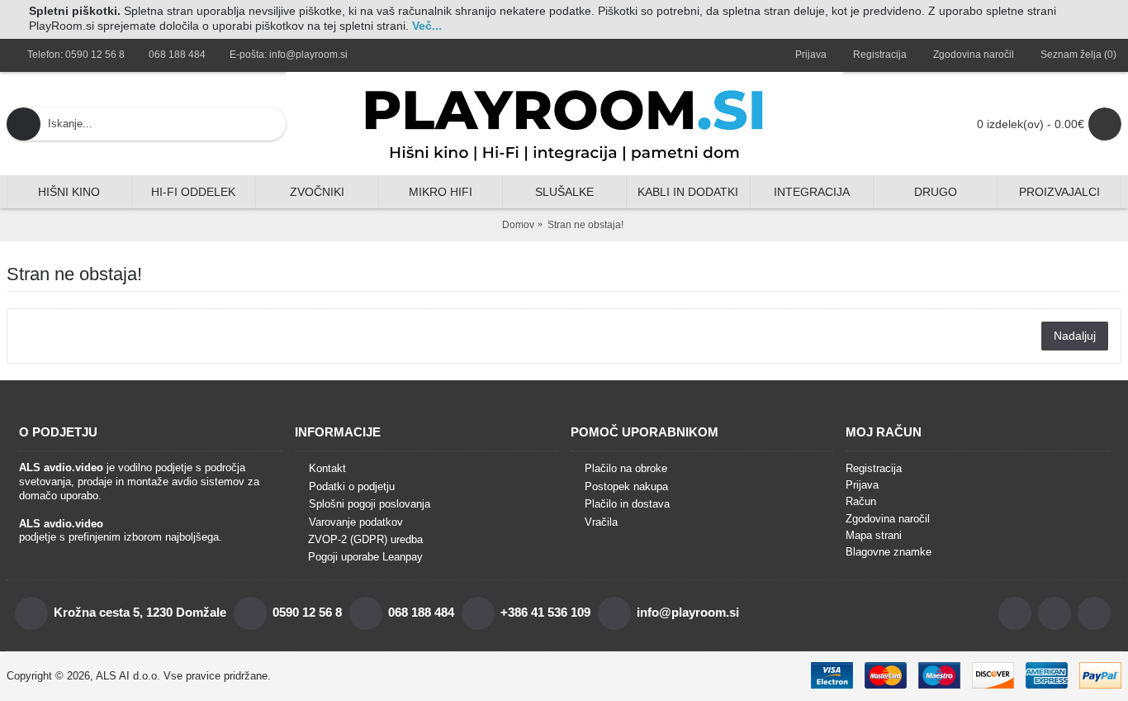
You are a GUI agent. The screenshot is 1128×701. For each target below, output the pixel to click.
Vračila (601, 522)
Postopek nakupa (626, 486)
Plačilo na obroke (626, 468)
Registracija (874, 468)
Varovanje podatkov (356, 522)
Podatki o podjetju (352, 486)
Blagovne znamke (888, 552)
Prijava (862, 485)
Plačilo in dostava (627, 504)
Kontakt (327, 468)
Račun (861, 501)
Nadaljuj (1075, 335)
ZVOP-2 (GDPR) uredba (365, 539)
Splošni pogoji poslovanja (369, 504)
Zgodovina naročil (888, 519)
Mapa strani (874, 535)
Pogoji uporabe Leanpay (365, 557)
